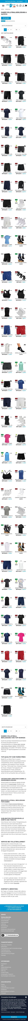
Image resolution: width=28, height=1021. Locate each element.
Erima (15, 744)
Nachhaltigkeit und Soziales (8, 976)
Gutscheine (4, 927)
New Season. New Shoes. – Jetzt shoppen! (14, 1)
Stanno (14, 746)
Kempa (6, 746)
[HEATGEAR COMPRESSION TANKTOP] (7, 315)
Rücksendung (4, 926)
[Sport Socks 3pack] (7, 496)
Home (2, 9)
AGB (2, 965)
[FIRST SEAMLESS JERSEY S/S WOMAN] (21, 622)
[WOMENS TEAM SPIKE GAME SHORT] (7, 261)
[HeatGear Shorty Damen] (7, 694)
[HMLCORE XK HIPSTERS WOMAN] (21, 62)
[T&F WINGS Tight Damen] (7, 369)
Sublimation (4, 946)
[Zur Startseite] (10, 5)
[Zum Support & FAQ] (20, 5)
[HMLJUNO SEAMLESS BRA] (7, 478)
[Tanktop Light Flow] (21, 369)
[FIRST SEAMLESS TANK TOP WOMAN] (7, 423)
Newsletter (16, 883)
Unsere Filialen (5, 972)
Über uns (3, 970)
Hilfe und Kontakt (5, 919)
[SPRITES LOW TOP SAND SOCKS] (21, 351)
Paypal (3, 984)
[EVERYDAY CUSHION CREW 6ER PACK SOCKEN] (21, 496)
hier (2, 836)
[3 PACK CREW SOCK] (21, 423)
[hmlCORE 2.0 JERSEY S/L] (21, 676)
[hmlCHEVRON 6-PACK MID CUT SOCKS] (21, 315)
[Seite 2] (19, 29)
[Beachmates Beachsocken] (21, 243)
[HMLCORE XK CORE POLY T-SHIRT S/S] (7, 80)
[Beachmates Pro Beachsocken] (7, 532)
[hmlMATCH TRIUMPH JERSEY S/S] (21, 586)
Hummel (23, 744)
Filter (6, 18)
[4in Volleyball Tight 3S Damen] (7, 387)
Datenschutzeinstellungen (7, 931)
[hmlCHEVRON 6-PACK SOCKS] (21, 514)
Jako (2, 746)
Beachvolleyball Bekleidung (16, 804)
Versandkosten (5, 920)
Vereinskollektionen (6, 951)
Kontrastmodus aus (13, 935)
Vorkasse (3, 993)
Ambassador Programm (7, 974)
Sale (22, 871)
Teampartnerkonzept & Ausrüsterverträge (11, 948)
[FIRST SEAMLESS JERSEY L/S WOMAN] (21, 188)
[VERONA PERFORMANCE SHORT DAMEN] (7, 62)
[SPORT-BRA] (7, 297)
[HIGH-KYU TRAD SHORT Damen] (7, 206)
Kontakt (9, 893)
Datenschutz (4, 969)
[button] (3, 6)
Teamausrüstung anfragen (8, 953)
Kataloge (3, 955)
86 (16, 29)
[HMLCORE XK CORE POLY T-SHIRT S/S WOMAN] (21, 532)
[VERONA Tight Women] (7, 98)
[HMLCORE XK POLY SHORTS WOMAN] (21, 80)
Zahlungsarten (4, 922)
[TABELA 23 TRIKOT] (7, 586)
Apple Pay (3, 986)
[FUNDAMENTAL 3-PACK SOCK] (21, 224)
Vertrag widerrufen (6, 917)
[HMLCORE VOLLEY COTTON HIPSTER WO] (7, 712)
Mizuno (10, 746)
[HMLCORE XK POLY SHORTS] (21, 44)
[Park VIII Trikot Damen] (21, 98)
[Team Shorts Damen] (21, 459)
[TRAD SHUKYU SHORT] (7, 170)
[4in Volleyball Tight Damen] (21, 152)
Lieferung (3, 924)
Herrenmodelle (12, 784)
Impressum (4, 963)
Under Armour (4, 747)
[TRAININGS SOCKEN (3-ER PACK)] (7, 44)
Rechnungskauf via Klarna (7, 991)
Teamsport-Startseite (6, 945)
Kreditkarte (4, 989)
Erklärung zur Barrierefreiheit (8, 929)
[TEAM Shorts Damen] (21, 441)
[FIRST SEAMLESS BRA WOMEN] (21, 297)
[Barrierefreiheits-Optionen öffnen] (3, 935)
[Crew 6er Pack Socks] (21, 206)
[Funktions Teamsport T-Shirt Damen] (7, 622)
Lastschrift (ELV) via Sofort (7, 988)
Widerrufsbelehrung (6, 967)
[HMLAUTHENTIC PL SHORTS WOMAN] (21, 170)
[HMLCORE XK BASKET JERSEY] (7, 134)
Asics (18, 744)
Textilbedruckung (5, 950)
